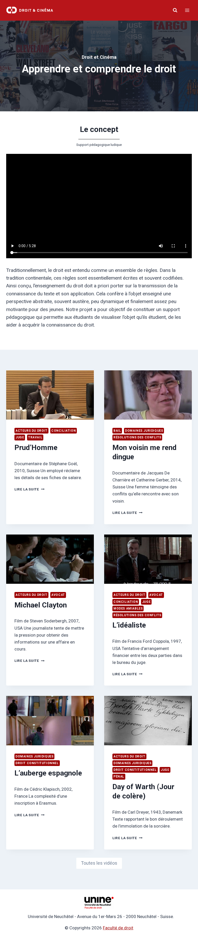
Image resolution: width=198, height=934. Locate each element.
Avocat (58, 595)
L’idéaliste (129, 625)
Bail (117, 430)
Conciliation (63, 430)
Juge (19, 437)
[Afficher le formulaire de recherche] (175, 10)
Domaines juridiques (144, 430)
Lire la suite (28, 489)
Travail (35, 437)
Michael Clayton (40, 605)
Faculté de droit (118, 927)
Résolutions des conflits (137, 437)
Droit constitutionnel (37, 763)
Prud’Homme (35, 447)
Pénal (118, 776)
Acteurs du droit (31, 430)
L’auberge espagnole (48, 773)
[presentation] (50, 395)
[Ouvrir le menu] (187, 10)
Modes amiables (128, 608)
